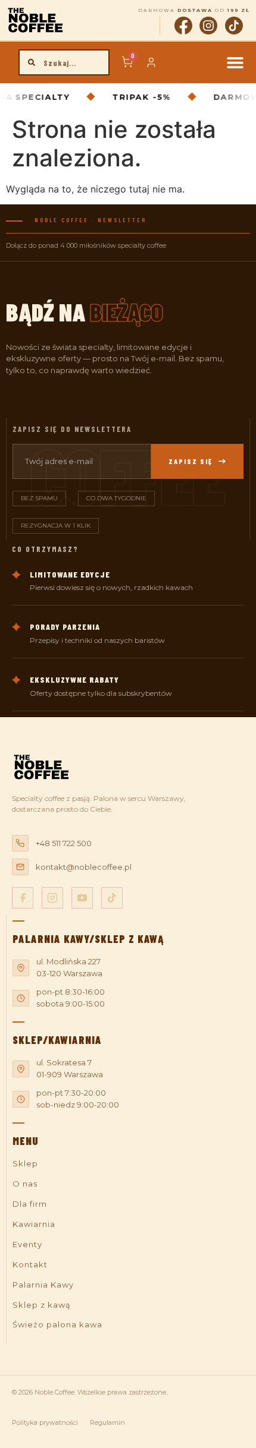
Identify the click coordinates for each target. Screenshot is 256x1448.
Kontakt (30, 1264)
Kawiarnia (34, 1224)
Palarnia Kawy (43, 1284)
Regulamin (107, 1422)
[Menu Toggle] (235, 62)
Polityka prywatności (45, 1422)
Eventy (27, 1244)
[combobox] (64, 62)
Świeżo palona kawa (57, 1324)
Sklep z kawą (42, 1305)
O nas (25, 1183)
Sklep (25, 1163)
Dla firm (30, 1204)
